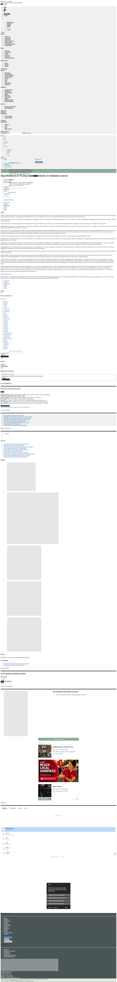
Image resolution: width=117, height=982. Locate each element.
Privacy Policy (44, 979)
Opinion (3, 104)
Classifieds (4, 122)
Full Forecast (12, 192)
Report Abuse (4, 366)
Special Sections (9, 58)
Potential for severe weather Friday (13, 415)
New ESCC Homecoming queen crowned (15, 457)
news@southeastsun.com (12, 977)
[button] (5, 209)
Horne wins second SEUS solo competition (16, 452)
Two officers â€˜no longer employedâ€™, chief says (18, 447)
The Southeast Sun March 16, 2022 (65, 691)
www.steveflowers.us (97, 276)
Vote (2, 681)
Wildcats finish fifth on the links (12, 424)
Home (2, 34)
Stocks (3, 802)
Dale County (4, 60)
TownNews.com (29, 980)
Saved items (9, 26)
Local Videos (8, 117)
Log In (5, 140)
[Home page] (38, 159)
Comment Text (5, 353)
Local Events (8, 45)
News (2, 48)
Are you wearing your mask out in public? (13, 673)
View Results (8, 681)
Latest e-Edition (6, 686)
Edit (2, 4)
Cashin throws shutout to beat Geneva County (17, 419)
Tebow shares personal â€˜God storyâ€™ (15, 425)
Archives (3, 112)
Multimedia (4, 113)
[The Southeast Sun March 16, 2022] (16, 735)
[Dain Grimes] (24, 651)
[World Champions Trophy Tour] (24, 615)
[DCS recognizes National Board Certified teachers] (24, 579)
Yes (3, 678)
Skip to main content (6, 1)
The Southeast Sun (13, 979)
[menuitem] (21, 192)
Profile (9, 24)
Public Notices (5, 131)
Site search (4, 133)
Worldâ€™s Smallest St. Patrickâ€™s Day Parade (18, 416)
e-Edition (3, 120)
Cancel (2, 354)
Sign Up (5, 7)
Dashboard (7, 14)
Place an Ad (8, 129)
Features (7, 84)
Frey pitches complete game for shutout (15, 421)
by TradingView (58, 857)
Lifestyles (3, 87)
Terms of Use (37, 979)
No (3, 680)
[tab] (58, 34)
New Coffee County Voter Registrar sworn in (16, 449)
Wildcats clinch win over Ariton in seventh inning (17, 418)
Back (2, 683)
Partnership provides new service (13, 451)
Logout (6, 15)
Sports (6, 66)
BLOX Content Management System (14, 980)
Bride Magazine (9, 101)
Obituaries (3, 110)
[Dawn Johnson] (33, 543)
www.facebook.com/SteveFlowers (36, 278)
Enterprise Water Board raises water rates (15, 663)
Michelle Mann (9, 108)
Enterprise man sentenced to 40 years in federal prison (19, 454)
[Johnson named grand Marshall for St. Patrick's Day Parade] (21, 490)
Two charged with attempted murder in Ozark (16, 422)
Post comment (4, 356)
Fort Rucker (4, 69)
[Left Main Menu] (1, 170)
